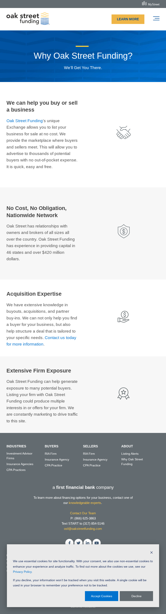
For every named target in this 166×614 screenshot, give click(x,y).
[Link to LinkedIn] (87, 543)
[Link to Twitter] (78, 543)
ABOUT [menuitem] (127, 446)
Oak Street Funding (24, 120)
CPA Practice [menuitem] (53, 465)
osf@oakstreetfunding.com (83, 528)
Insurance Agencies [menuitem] (19, 464)
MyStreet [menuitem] (154, 4)
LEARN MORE (128, 19)
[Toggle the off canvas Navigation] (156, 19)
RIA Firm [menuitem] (51, 453)
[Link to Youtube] (97, 543)
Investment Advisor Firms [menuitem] (19, 456)
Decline (136, 596)
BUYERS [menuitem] (51, 446)
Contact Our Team (83, 513)
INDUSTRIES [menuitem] (16, 446)
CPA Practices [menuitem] (16, 470)
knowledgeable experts (85, 503)
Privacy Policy (22, 571)
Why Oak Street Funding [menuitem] (132, 462)
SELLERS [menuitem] (90, 446)
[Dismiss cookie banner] (151, 553)
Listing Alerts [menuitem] (130, 453)
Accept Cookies (101, 596)
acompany (83, 487)
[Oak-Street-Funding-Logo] (28, 19)
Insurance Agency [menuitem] (57, 459)
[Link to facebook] (69, 543)
